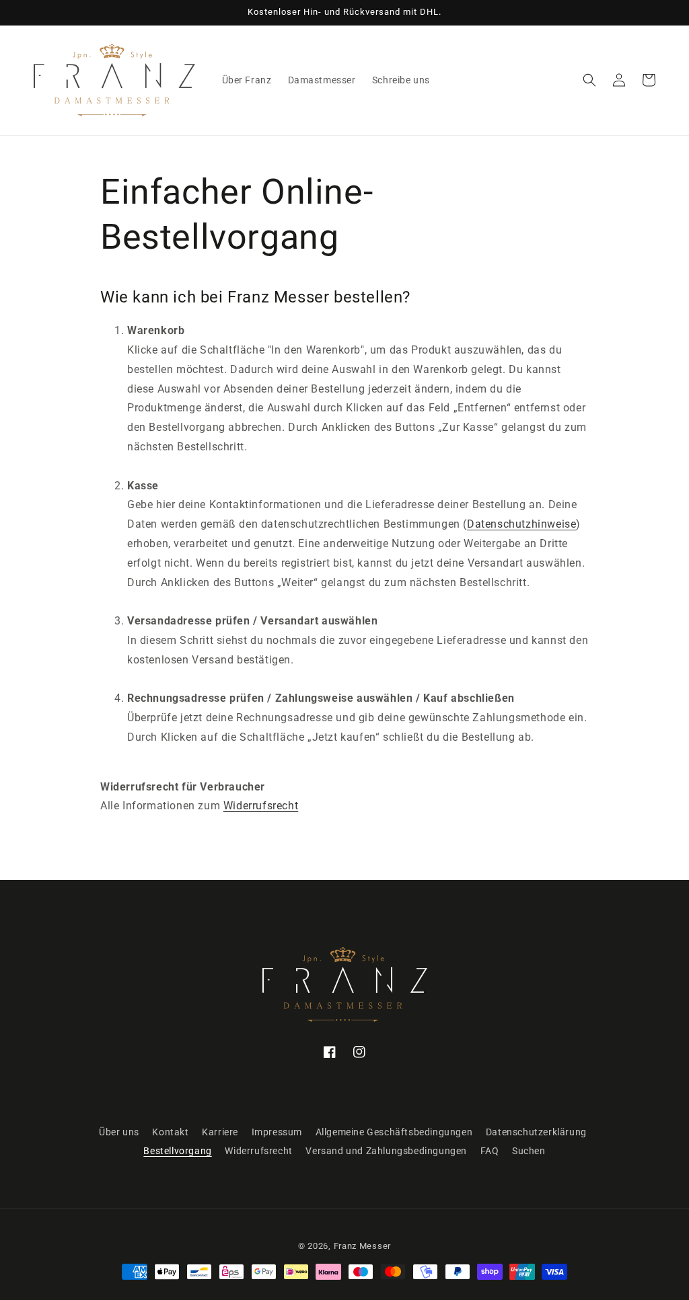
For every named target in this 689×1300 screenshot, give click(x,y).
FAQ (489, 1150)
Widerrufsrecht (260, 805)
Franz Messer (362, 1246)
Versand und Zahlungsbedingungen (386, 1150)
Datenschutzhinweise (521, 524)
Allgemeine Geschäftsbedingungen (394, 1132)
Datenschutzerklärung (536, 1132)
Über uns (119, 1132)
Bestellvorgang (177, 1150)
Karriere (220, 1132)
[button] (589, 80)
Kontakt (170, 1132)
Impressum (277, 1132)
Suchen (529, 1150)
